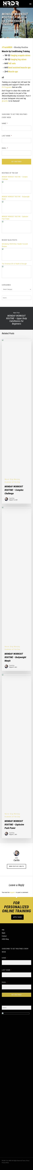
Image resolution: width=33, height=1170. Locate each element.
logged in (13, 892)
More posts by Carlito (16, 866)
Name (5, 123)
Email (5, 148)
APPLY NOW (17, 917)
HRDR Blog (5, 939)
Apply (3, 933)
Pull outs (12, 63)
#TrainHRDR (7, 47)
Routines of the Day (13, 30)
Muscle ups (13, 71)
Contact (4, 936)
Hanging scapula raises (20, 55)
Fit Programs (7, 87)
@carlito (5, 101)
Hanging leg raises (18, 59)
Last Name (7, 136)
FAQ (3, 930)
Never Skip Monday (12, 479)
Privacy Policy (5, 1162)
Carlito (6, 28)
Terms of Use (25, 1160)
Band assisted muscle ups (19, 67)
